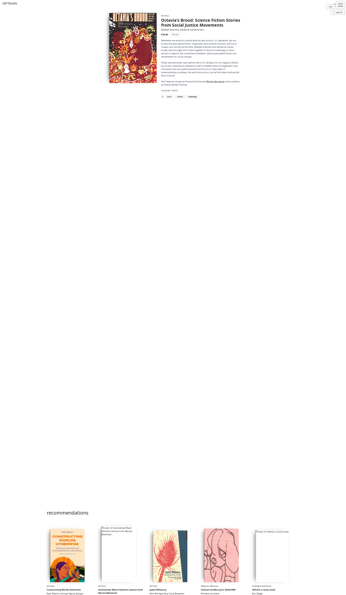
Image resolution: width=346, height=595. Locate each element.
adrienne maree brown (192, 29)
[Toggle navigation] (340, 5)
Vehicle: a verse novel (263, 589)
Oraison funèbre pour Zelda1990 (218, 589)
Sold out (175, 34)
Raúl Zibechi (53, 593)
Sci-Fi (169, 97)
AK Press (165, 15)
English (174, 90)
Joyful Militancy (157, 589)
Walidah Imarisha (170, 29)
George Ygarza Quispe (71, 593)
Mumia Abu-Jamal (215, 81)
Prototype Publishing (261, 586)
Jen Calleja (257, 593)
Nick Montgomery (158, 593)
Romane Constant (210, 593)
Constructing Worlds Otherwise (64, 589)
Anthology (192, 97)
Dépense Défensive (209, 586)
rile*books (9, 3)
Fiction (180, 97)
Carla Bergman (176, 593)
